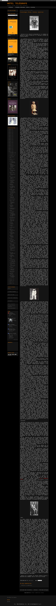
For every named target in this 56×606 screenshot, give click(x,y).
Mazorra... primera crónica (12, 236)
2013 (10, 148)
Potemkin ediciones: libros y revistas (25, 7)
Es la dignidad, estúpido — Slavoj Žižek (12, 314)
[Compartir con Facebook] (40, 580)
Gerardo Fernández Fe (12, 333)
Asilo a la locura (12, 267)
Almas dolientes (12, 211)
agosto (11, 159)
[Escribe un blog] (38, 580)
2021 (10, 136)
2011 (10, 151)
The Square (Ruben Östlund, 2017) (12, 330)
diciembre (12, 152)
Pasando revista (11, 223)
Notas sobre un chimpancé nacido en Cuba (12, 202)
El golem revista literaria (11, 306)
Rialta (9, 288)
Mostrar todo (15, 339)
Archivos (11, 7)
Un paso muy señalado (12, 269)
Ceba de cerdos (11, 195)
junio (11, 280)
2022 (10, 135)
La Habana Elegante (12, 291)
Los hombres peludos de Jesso (12, 187)
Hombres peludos (11, 184)
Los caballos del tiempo (14, 320)
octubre (11, 155)
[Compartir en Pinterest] (41, 580)
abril (11, 283)
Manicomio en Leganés (12, 241)
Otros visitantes (12, 259)
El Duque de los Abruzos (12, 162)
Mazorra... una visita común (12, 230)
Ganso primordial (11, 304)
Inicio (35, 589)
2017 (10, 142)
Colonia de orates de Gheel (12, 233)
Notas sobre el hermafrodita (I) (12, 173)
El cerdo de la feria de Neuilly (12, 192)
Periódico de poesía (11, 597)
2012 (10, 149)
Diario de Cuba (11, 294)
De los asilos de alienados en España (12, 244)
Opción (8, 601)
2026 (10, 129)
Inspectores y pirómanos (12, 208)
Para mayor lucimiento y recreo (12, 276)
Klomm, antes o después (12, 190)
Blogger (39, 604)
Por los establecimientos (12, 253)
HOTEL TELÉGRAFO (17, 3)
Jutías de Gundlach (12, 197)
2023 (10, 133)
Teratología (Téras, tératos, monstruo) (12, 181)
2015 (10, 145)
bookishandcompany (11, 308)
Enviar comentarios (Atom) (38, 592)
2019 (10, 139)
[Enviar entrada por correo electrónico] (36, 580)
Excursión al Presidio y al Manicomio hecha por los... (12, 219)
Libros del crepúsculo (12, 297)
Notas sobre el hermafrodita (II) (12, 170)
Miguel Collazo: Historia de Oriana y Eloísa (12, 166)
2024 (10, 132)
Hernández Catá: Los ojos (12, 256)
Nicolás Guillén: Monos (12, 206)
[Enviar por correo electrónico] (38, 580)
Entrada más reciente (26, 589)
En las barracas (12, 239)
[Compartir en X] (39, 580)
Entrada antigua (44, 589)
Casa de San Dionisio (12, 271)
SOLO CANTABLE (12, 324)
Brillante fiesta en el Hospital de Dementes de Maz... (12, 214)
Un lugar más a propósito (12, 261)
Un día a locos (11, 225)
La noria (11, 160)
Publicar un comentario (26, 585)
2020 (10, 138)
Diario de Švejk (12, 318)
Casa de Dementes (12, 274)
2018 (10, 141)
